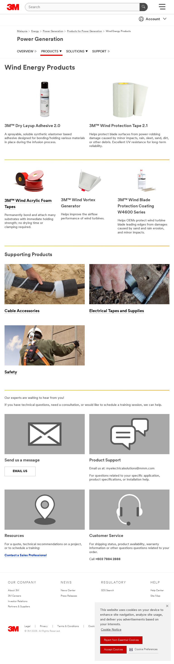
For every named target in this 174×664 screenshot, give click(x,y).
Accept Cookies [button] (113, 649)
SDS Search (107, 590)
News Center (68, 590)
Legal (27, 626)
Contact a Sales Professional (26, 555)
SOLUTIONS (75, 51)
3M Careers (14, 596)
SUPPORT (99, 51)
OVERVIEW (25, 51)
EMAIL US (20, 471)
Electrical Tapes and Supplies (116, 311)
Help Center (157, 590)
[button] (143, 649)
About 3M (13, 590)
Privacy (44, 626)
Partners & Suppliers (19, 606)
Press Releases (69, 596)
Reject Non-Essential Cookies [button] (121, 640)
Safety (11, 372)
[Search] (144, 7)
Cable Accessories (22, 311)
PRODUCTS (49, 51)
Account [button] (153, 19)
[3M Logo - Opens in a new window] (13, 7)
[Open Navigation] (162, 8)
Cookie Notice (111, 630)
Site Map (155, 596)
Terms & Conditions (68, 626)
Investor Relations (17, 601)
